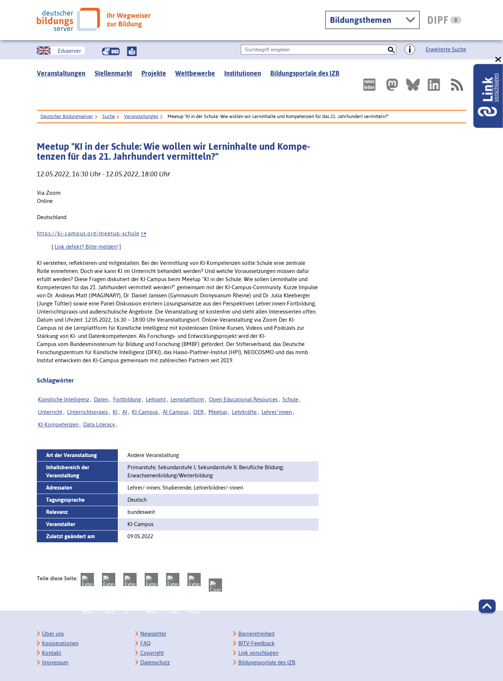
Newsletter (153, 633)
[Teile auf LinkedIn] (172, 579)
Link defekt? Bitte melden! (86, 246)
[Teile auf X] (130, 579)
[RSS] (456, 84)
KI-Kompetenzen (58, 424)
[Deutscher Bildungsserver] (94, 19)
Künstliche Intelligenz (63, 399)
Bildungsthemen (360, 20)
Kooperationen (60, 643)
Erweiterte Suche (446, 49)
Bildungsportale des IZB (305, 73)
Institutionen (242, 73)
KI (115, 412)
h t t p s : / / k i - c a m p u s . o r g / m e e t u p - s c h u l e (88, 233)
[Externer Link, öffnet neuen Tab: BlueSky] (413, 84)
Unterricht (50, 412)
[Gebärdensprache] (111, 51)
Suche (108, 116)
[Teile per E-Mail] (194, 579)
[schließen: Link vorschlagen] (499, 59)
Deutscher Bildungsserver (67, 116)
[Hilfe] (409, 50)
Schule (290, 399)
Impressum (55, 662)
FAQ (145, 643)
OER (198, 412)
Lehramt (156, 399)
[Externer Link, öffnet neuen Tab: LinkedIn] (433, 84)
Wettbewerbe (195, 73)
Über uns (53, 633)
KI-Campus (145, 412)
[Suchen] (391, 49)
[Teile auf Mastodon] (87, 579)
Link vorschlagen (258, 653)
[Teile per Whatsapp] (151, 579)
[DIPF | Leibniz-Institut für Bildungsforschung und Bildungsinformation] (444, 19)
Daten (101, 399)
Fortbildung (127, 399)
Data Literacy (99, 424)
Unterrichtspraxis (87, 412)
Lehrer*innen (276, 412)
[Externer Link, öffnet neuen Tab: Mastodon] (392, 84)
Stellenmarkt (113, 73)
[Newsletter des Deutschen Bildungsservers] (369, 84)
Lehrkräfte (244, 412)
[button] (487, 606)
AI (124, 412)
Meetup (217, 412)
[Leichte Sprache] (132, 51)
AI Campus (176, 412)
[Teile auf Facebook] (108, 579)
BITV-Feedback (256, 643)
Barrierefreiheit (256, 633)
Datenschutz (155, 662)
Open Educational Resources (243, 399)
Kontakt (51, 653)
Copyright (152, 653)
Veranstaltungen (61, 73)
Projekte (153, 73)
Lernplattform (187, 399)
